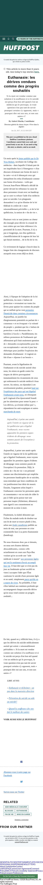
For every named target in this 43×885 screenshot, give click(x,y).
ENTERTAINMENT (23, 862)
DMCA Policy (11, 871)
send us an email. (29, 147)
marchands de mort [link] (12, 411)
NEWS (3, 862)
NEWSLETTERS (28, 864)
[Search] (13, 38)
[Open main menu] (3, 38)
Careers (13, 869)
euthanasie (21, 811)
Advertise (12, 867)
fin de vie (9, 814)
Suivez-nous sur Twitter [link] (14, 792)
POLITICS (10, 862)
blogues (9, 811)
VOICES (38, 862)
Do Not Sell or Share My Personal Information (19, 876)
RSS (4, 869)
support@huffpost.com (21, 842)
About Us (4, 867)
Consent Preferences (14, 873)
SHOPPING (16, 864)
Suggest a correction (21, 820)
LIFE (33, 862)
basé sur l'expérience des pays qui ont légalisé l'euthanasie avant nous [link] (21, 391)
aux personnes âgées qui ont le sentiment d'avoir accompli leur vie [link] (21, 562)
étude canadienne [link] (19, 525)
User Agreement (24, 869)
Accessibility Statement (26, 871)
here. (36, 72)
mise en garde (23, 814)
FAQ (29, 840)
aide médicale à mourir (16, 807)
